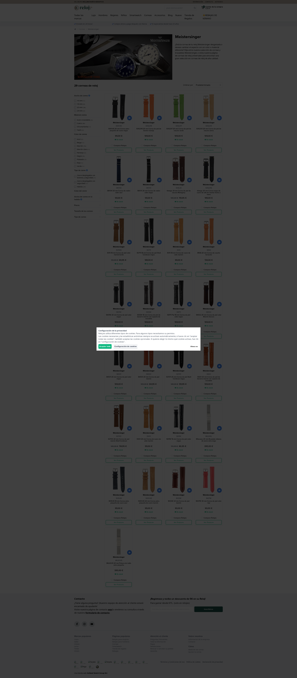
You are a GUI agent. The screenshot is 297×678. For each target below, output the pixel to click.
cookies (131, 333)
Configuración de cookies (125, 346)
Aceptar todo (105, 346)
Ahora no (194, 346)
